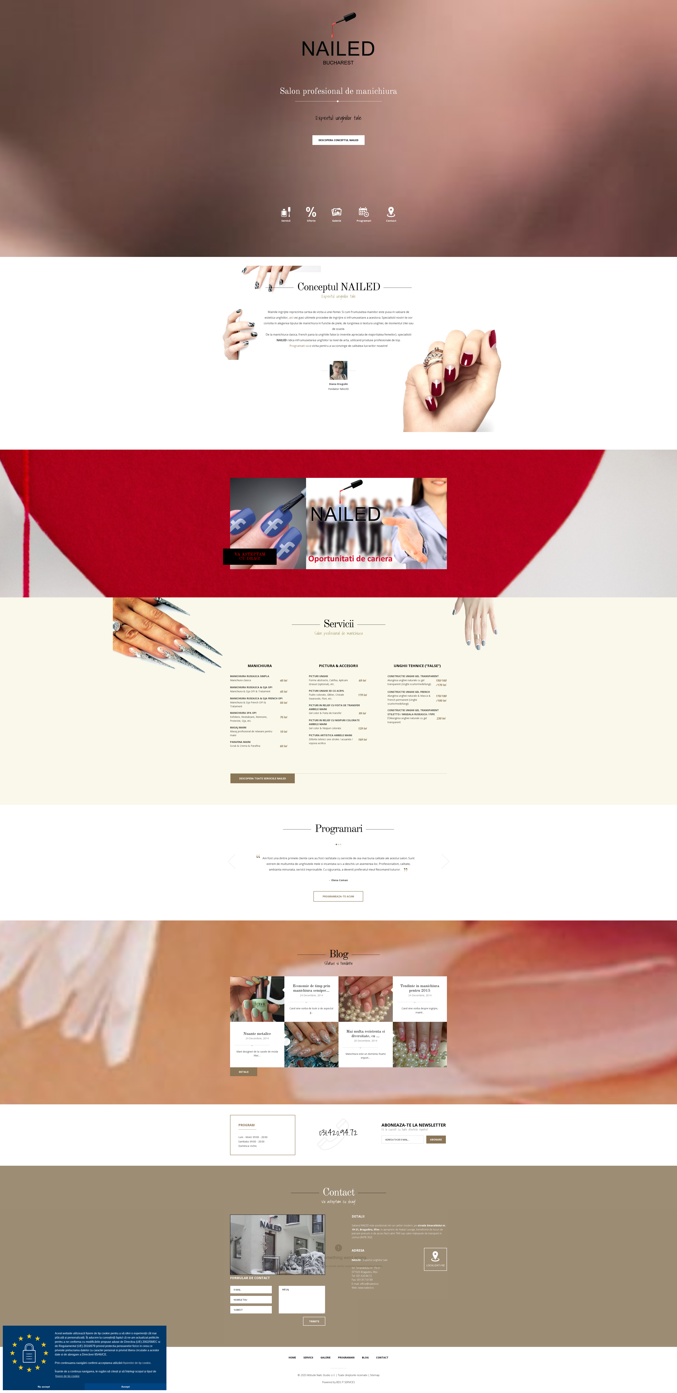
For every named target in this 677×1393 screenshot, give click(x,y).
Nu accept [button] (44, 1386)
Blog (365, 1357)
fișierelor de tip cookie (137, 1362)
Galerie (326, 1357)
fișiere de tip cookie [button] (67, 1376)
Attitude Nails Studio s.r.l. (321, 1375)
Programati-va (299, 346)
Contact (382, 1357)
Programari (346, 1357)
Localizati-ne (435, 1265)
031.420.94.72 (338, 1132)
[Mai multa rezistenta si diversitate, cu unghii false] (420, 1044)
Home (292, 1357)
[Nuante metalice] (311, 1044)
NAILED (338, 38)
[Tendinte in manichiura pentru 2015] (365, 999)
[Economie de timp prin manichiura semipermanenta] (257, 999)
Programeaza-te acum (338, 896)
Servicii (308, 1357)
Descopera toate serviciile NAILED (262, 778)
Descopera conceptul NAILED (338, 140)
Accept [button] (125, 1386)
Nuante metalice (257, 1034)
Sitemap (375, 1375)
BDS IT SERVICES (345, 1382)
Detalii (243, 1071)
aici (291, 318)
